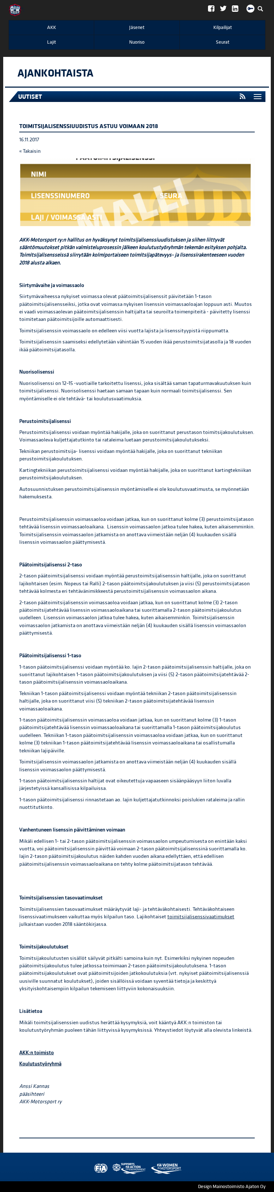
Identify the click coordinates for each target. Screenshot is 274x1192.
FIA (99, 1168)
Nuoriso (136, 42)
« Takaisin (30, 151)
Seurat (222, 42)
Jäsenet (136, 27)
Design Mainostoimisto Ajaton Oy (231, 1186)
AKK (51, 27)
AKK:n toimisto (36, 1052)
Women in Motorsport (127, 1168)
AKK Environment (113, 1168)
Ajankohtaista (55, 73)
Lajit (51, 42)
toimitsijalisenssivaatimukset (200, 916)
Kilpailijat (222, 27)
